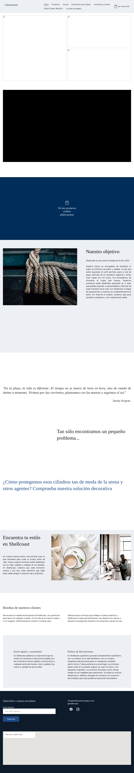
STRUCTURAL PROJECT (53, 9)
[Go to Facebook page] (71, 709)
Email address (8, 707)
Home (46, 4)
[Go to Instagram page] (77, 709)
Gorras (65, 4)
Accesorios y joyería (102, 4)
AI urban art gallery (74, 9)
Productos (56, 4)
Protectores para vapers (81, 4)
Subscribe (11, 719)
